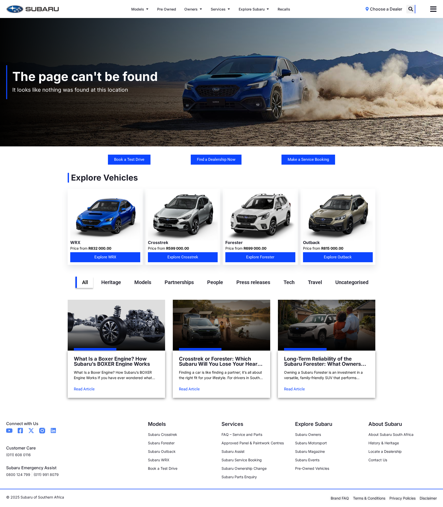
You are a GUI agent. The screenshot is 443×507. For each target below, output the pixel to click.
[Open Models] (147, 9)
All (85, 282)
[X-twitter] (31, 431)
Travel (315, 282)
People (215, 282)
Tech (289, 282)
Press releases (253, 282)
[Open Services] (228, 9)
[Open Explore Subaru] (267, 9)
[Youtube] (9, 431)
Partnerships (179, 282)
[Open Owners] (201, 9)
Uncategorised (351, 282)
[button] (410, 9)
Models (142, 282)
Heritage (111, 282)
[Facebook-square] (20, 431)
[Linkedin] (53, 431)
